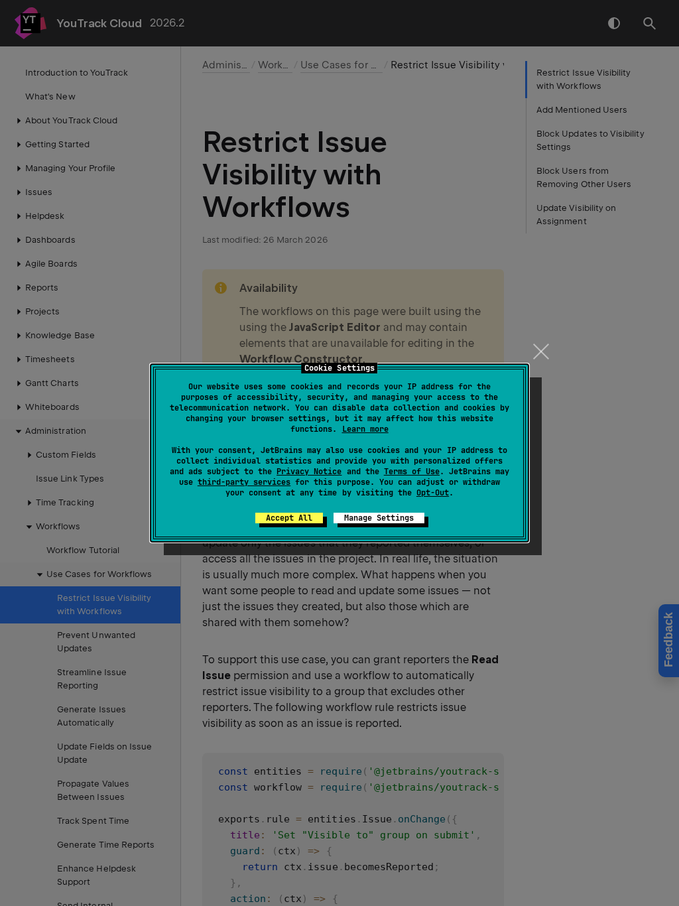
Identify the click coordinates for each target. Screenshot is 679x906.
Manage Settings (379, 518)
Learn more (365, 429)
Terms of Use (412, 471)
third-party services (244, 482)
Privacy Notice (309, 471)
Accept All (289, 518)
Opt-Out (432, 492)
